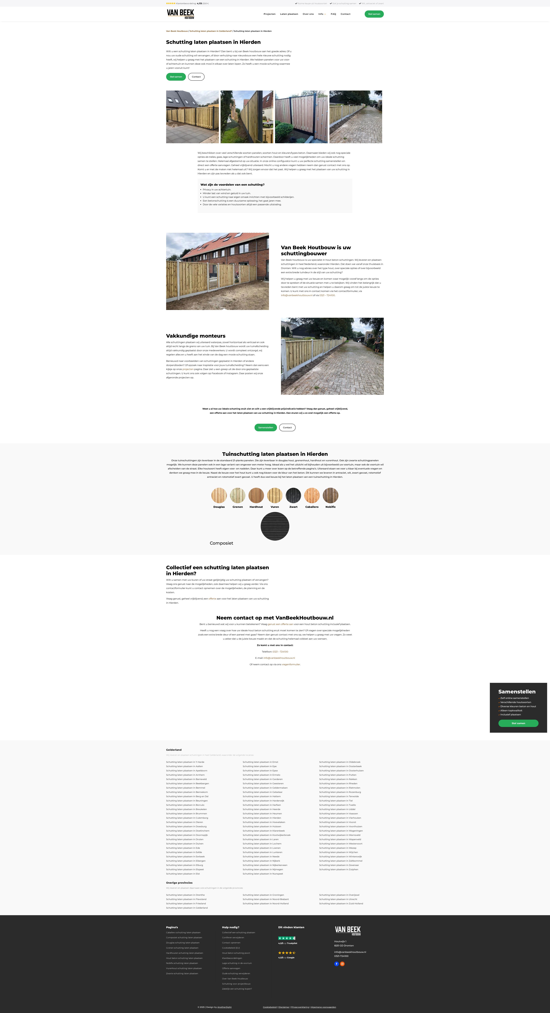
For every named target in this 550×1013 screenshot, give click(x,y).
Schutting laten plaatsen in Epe (260, 766)
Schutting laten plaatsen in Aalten (184, 766)
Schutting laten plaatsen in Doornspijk (187, 835)
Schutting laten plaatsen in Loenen (262, 848)
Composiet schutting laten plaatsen (184, 937)
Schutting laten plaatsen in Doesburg (186, 826)
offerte (212, 598)
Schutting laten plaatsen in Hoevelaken (264, 822)
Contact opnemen (231, 942)
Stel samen (374, 14)
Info (320, 14)
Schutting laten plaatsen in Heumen (262, 813)
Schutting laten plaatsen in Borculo (185, 805)
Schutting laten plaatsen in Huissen (262, 826)
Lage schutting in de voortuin (237, 963)
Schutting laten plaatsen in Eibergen (186, 860)
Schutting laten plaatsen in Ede (183, 848)
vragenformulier (291, 664)
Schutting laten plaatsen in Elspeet (185, 869)
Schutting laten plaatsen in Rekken (338, 779)
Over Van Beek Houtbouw (235, 978)
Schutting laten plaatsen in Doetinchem (187, 830)
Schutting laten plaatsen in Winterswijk (340, 856)
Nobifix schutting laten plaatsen (182, 963)
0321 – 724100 (327, 295)
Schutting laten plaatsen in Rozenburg (340, 792)
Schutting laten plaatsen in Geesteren (263, 783)
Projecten (270, 14)
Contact (345, 14)
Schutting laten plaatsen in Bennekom (187, 792)
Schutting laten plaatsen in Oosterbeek (340, 766)
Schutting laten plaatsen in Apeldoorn (186, 770)
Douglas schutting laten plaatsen (183, 942)
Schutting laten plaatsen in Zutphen (338, 869)
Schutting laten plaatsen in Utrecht (338, 899)
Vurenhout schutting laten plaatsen (184, 968)
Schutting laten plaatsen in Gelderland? (211, 31)
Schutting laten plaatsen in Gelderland (187, 907)
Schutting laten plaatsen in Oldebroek (339, 762)
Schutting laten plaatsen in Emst (260, 762)
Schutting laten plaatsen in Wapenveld (340, 839)
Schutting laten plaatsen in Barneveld (186, 779)
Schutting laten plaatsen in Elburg (184, 865)
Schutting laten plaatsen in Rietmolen (339, 787)
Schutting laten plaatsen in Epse (260, 770)
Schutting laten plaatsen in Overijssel (339, 895)
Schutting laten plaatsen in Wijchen (338, 852)
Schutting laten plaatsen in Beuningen (187, 800)
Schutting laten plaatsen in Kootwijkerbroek (266, 835)
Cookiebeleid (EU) (231, 948)
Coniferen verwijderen (233, 937)
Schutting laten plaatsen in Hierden (262, 817)
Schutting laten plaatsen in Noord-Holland (266, 903)
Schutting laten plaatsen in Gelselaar (262, 792)
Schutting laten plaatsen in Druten (184, 839)
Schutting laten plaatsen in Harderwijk (263, 800)
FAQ (333, 14)
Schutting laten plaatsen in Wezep (337, 848)
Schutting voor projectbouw (236, 983)
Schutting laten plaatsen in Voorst (337, 822)
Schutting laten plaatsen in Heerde (261, 809)
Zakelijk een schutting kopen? (237, 989)
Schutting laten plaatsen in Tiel (336, 800)
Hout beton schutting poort (236, 953)
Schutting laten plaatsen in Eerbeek (185, 856)
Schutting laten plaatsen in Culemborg (187, 817)
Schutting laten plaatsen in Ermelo (261, 775)
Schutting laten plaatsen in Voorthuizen (340, 826)
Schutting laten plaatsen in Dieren (184, 822)
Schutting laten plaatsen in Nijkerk (261, 860)
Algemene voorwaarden (323, 1007)
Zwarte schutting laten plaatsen (182, 973)
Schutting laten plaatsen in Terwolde (339, 796)
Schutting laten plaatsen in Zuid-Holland (341, 903)
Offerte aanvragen (231, 968)
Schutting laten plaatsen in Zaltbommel (340, 860)
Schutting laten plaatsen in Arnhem (185, 775)
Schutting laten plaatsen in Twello (337, 805)
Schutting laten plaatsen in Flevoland (186, 899)
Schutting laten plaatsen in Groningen (263, 895)
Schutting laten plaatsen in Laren (261, 839)
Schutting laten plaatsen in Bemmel (185, 787)
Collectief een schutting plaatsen (238, 932)
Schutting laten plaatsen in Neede (261, 856)
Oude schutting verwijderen (236, 973)
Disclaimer (283, 1007)
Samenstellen (265, 427)
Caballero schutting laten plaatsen (183, 932)
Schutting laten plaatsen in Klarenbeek (264, 830)
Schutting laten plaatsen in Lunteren (262, 852)
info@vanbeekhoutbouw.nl (296, 295)
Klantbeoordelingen (232, 958)
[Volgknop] (336, 964)
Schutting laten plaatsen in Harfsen (262, 805)
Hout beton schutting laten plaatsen (184, 958)
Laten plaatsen (289, 14)
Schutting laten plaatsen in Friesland (186, 903)
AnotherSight (224, 1007)
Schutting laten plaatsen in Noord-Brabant (266, 899)
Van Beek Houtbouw (177, 31)
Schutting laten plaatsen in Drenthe (185, 895)
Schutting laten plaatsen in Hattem (262, 796)
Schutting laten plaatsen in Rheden (338, 783)
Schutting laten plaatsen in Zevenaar (339, 865)
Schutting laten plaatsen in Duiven (184, 843)
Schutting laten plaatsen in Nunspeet (263, 873)
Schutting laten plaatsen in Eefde (184, 852)
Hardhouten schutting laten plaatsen (184, 953)
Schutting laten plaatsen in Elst (183, 873)
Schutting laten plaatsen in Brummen (186, 813)
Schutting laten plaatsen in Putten (337, 775)
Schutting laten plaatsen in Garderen (263, 779)
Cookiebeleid (270, 1007)
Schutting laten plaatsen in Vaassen (338, 813)
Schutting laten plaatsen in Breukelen (186, 809)
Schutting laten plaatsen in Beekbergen (187, 783)
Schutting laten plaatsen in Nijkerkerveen (265, 865)
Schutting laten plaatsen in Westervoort (340, 843)
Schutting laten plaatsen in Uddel (337, 809)
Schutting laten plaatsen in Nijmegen (263, 869)
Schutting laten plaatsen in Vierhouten (340, 817)
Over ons (308, 14)
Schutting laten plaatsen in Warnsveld (339, 835)
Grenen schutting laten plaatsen (182, 948)
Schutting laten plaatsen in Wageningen (341, 830)
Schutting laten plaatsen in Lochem (262, 843)
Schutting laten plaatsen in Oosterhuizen (341, 770)
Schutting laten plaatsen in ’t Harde (185, 762)
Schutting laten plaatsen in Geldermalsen (265, 787)
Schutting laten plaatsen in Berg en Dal (187, 796)
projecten (188, 369)
